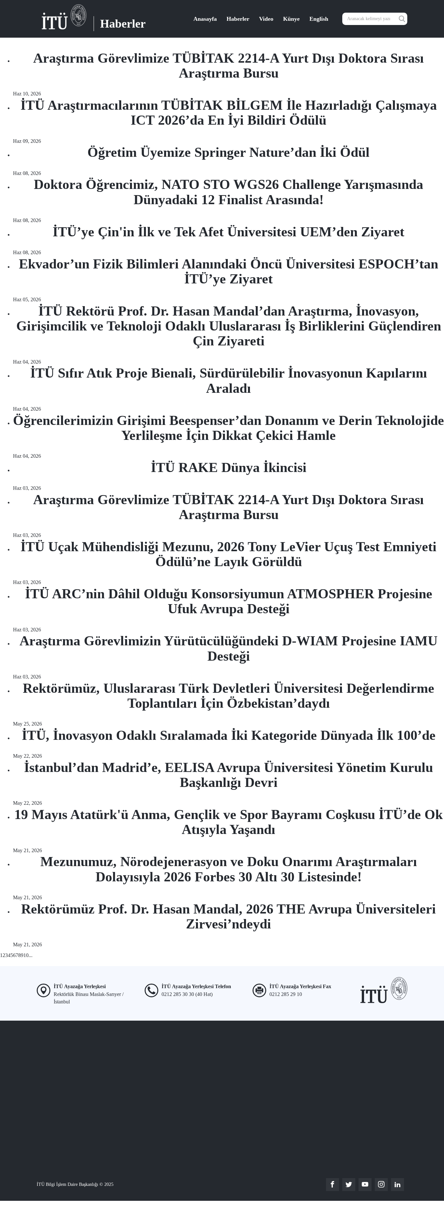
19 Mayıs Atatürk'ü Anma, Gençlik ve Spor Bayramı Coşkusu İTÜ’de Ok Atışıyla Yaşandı (228, 822)
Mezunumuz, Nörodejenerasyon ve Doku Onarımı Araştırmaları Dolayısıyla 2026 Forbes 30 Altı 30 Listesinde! (228, 869)
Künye (291, 19)
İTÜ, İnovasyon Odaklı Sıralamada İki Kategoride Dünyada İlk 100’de (229, 735)
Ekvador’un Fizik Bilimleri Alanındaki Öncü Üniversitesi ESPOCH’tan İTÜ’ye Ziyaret (228, 271)
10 (26, 955)
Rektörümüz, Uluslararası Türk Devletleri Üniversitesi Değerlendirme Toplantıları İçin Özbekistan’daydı (228, 696)
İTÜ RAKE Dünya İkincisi (229, 467)
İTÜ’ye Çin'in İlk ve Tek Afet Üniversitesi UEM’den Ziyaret (228, 231)
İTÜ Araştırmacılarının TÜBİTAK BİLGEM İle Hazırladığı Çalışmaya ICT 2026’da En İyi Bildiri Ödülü (228, 113)
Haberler (238, 19)
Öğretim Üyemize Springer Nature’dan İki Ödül (228, 152)
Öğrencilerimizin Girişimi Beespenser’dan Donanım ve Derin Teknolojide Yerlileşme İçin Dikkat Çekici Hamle (228, 428)
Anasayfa (205, 19)
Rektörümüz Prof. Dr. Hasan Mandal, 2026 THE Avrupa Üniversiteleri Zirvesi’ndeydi (228, 916)
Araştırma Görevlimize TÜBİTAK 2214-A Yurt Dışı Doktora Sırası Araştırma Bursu (228, 66)
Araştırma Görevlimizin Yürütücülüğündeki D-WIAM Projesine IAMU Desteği (228, 648)
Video (266, 19)
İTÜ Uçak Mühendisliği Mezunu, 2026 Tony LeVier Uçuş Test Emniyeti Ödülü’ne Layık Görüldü (228, 554)
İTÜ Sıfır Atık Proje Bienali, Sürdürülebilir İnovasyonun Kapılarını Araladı (228, 380)
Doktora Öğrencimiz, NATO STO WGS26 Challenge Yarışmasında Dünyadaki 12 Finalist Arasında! (228, 192)
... (31, 955)
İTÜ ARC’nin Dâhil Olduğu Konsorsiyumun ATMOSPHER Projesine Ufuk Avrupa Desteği (228, 601)
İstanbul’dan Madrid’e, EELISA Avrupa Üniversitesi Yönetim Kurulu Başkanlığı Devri (228, 775)
